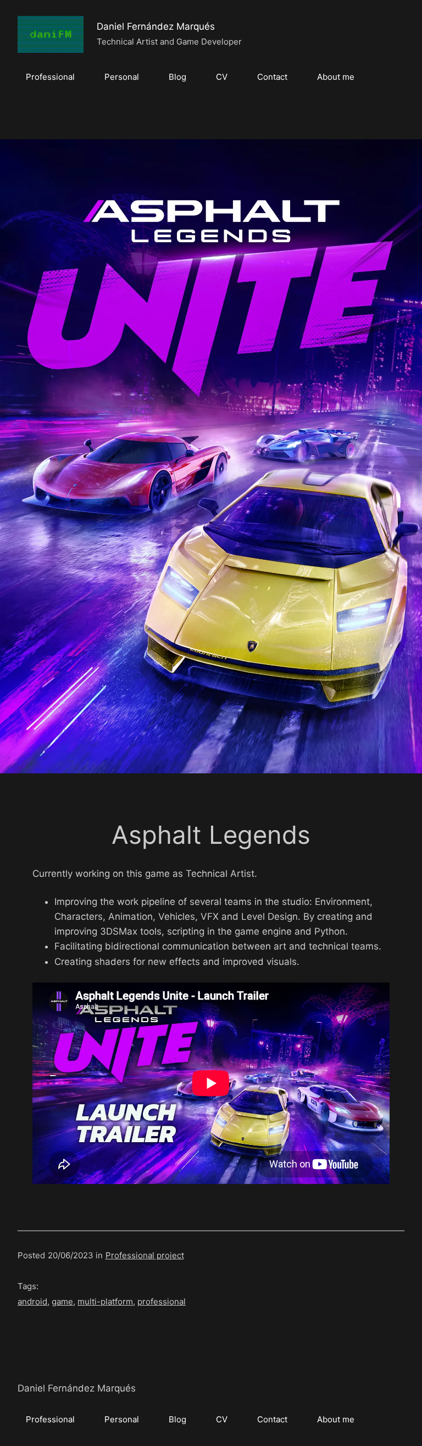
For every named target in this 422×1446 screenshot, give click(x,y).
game (62, 1301)
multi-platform (105, 1301)
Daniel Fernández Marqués (156, 26)
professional (161, 1301)
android (32, 1301)
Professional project (145, 1255)
